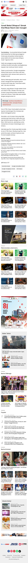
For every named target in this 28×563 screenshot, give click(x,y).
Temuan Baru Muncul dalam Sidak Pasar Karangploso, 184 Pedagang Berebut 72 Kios (15, 438)
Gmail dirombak (6, 166)
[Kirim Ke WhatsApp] (26, 176)
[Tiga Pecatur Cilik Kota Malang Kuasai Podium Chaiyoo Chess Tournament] (14, 383)
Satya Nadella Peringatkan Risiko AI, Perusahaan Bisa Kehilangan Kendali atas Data (13, 154)
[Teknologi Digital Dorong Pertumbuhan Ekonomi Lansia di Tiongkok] (7, 186)
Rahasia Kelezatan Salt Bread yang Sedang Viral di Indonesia (18, 519)
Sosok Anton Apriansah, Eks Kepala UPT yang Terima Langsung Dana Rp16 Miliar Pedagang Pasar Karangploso (14, 427)
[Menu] (2, 1)
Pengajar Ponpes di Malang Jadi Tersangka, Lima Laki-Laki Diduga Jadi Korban (21, 493)
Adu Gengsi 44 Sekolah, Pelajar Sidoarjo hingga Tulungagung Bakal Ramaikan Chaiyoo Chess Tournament (21, 405)
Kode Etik (9, 555)
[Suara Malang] (9, 1)
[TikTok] (20, 551)
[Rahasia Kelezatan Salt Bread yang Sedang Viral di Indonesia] (6, 519)
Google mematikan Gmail (18, 166)
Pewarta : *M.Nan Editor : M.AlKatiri (11, 30)
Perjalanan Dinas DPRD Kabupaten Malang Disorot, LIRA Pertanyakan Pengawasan (15, 433)
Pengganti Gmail (6, 171)
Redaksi (23, 555)
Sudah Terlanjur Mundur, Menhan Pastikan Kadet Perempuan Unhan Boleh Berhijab (17, 357)
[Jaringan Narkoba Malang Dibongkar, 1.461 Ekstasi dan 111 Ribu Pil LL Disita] (14, 459)
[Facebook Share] (14, 176)
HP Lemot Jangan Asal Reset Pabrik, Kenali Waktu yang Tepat (13, 151)
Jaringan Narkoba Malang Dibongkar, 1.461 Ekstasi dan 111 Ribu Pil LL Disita (13, 468)
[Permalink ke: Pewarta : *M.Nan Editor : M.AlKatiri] (2, 30)
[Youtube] (14, 551)
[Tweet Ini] (17, 176)
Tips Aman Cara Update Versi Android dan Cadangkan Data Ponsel (11, 147)
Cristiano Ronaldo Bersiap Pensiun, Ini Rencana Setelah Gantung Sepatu (6, 405)
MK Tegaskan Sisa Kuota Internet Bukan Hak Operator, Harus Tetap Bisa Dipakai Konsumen (12, 158)
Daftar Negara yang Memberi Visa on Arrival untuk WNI (18, 526)
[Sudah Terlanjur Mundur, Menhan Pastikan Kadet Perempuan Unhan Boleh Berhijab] (6, 358)
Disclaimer (8, 557)
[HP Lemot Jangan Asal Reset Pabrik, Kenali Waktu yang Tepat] (21, 200)
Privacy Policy (16, 555)
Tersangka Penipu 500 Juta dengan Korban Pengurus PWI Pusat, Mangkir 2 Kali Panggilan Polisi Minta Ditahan (6, 480)
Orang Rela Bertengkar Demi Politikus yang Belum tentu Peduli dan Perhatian (15, 417)
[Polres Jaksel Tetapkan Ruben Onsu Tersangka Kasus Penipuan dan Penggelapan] (21, 474)
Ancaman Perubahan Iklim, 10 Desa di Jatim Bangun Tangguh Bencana (15, 422)
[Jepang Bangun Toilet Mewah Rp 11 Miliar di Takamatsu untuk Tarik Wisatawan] (6, 513)
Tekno (2, 23)
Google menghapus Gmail (8, 169)
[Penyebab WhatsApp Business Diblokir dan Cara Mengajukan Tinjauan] (21, 186)
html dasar (19, 169)
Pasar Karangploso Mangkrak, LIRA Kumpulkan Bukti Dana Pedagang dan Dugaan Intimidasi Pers (14, 443)
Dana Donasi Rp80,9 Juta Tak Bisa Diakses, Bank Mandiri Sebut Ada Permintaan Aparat (18, 364)
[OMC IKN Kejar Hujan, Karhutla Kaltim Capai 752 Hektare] (14, 342)
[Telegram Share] (23, 176)
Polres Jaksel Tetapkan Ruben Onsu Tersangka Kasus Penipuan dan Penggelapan (21, 480)
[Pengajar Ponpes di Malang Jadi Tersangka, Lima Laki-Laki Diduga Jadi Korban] (21, 487)
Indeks (4, 555)
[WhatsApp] (17, 551)
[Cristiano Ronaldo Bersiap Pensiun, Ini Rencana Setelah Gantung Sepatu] (7, 398)
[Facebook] (8, 551)
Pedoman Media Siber (17, 557)
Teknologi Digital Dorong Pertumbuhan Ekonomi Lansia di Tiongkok (13, 141)
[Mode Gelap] (23, 2)
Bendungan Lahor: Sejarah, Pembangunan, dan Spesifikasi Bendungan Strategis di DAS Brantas (17, 505)
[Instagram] (11, 551)
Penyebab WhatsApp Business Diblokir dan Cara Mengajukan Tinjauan (13, 144)
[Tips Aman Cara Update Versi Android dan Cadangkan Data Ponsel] (7, 200)
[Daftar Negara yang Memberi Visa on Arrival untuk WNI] (6, 526)
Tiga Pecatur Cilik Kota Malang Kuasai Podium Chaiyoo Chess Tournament (12, 392)
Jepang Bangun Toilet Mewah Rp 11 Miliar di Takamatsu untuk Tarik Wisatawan (18, 512)
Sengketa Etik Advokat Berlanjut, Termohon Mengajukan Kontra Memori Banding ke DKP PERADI (7, 493)
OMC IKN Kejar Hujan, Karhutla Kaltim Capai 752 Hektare (13, 352)
